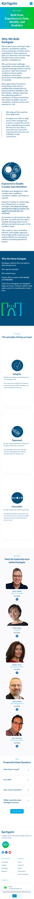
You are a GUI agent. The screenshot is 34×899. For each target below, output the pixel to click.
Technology (5, 868)
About (19, 862)
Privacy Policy (21, 871)
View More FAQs (17, 811)
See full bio (17, 596)
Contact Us (21, 865)
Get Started (5, 862)
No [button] (19, 896)
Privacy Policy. (28, 892)
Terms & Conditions (23, 874)
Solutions (4, 865)
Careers (20, 868)
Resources (4, 871)
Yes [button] (14, 896)
